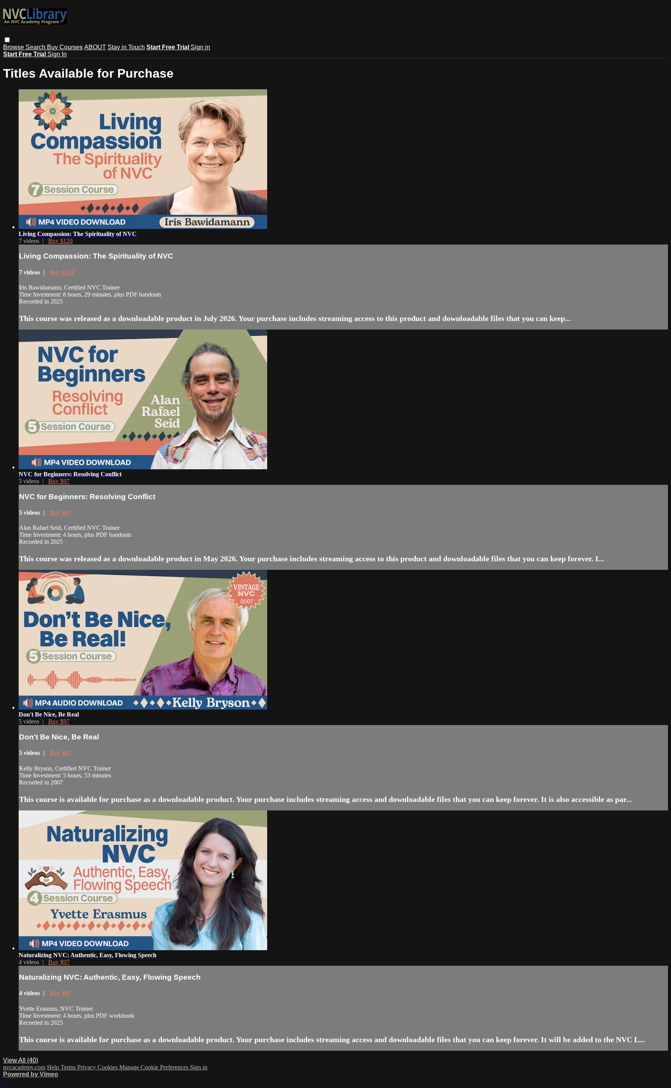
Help (54, 1067)
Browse (14, 47)
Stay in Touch (126, 47)
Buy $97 (59, 481)
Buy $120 (60, 241)
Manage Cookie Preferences (154, 1067)
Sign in (200, 47)
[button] (7, 39)
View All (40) (20, 1060)
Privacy (87, 1067)
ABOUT (95, 47)
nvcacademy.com (24, 1067)
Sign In (57, 54)
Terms (69, 1067)
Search (36, 47)
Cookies (108, 1067)
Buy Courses (65, 47)
